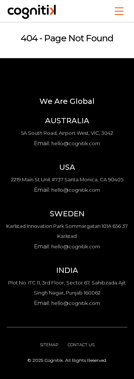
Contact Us (81, 344)
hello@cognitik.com (75, 143)
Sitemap (49, 344)
